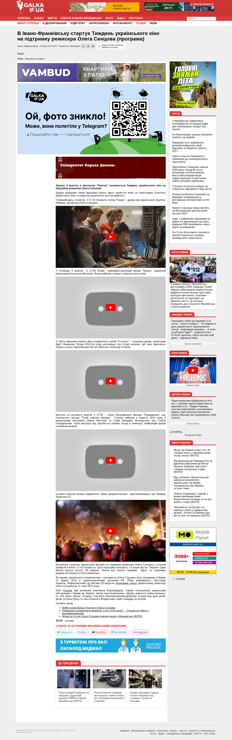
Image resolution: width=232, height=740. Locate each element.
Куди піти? (77, 23)
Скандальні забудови (179, 733)
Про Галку (136, 18)
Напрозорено (99, 23)
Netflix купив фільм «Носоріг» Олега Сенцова (88, 607)
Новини (124, 731)
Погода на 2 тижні (193, 435)
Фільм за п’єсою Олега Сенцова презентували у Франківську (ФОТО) (102, 616)
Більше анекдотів (193, 344)
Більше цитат (193, 423)
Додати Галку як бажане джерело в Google (112, 46)
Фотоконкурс (123, 23)
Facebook (120, 632)
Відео (121, 18)
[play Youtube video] (111, 237)
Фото (109, 18)
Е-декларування (55, 23)
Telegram (65, 632)
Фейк (153, 23)
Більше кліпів (193, 385)
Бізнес (39, 18)
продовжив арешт (127, 583)
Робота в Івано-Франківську (81, 18)
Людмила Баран (31, 46)
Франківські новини (35, 58)
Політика (23, 18)
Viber (83, 632)
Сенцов (67, 590)
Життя (52, 18)
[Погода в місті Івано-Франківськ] (193, 431)
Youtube (100, 632)
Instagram (141, 632)
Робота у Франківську (202, 731)
